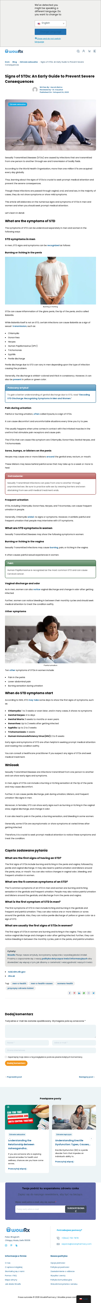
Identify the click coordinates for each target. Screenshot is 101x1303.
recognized (53, 245)
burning (54, 547)
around (50, 456)
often (36, 413)
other (12, 670)
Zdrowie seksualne (29, 62)
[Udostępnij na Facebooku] (70, 993)
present (17, 379)
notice (36, 589)
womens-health (65, 983)
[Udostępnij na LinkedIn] (79, 993)
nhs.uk (11, 976)
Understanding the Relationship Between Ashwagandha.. (21, 1144)
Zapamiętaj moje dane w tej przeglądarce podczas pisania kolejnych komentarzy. (45, 1057)
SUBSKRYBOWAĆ (75, 1209)
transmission (19, 326)
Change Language (50, 31)
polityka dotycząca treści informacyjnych (64, 958)
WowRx (11, 954)
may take (34, 700)
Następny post (86, 1077)
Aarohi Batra (56, 87)
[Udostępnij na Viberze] (89, 993)
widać (31, 516)
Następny (91, 1138)
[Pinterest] (11, 1245)
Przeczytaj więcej (17, 1168)
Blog (14, 62)
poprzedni (9, 1138)
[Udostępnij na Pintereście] (74, 993)
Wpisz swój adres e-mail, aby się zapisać (35, 1202)
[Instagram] (6, 1245)
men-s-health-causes (42, 983)
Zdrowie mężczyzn (64, 1134)
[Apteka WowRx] (14, 51)
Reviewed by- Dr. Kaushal (51, 90)
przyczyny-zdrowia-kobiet (21, 988)
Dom (7, 62)
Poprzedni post (14, 1077)
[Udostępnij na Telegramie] (93, 993)
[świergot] (16, 1245)
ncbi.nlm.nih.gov (17, 971)
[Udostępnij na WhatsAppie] (84, 993)
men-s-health (19, 983)
